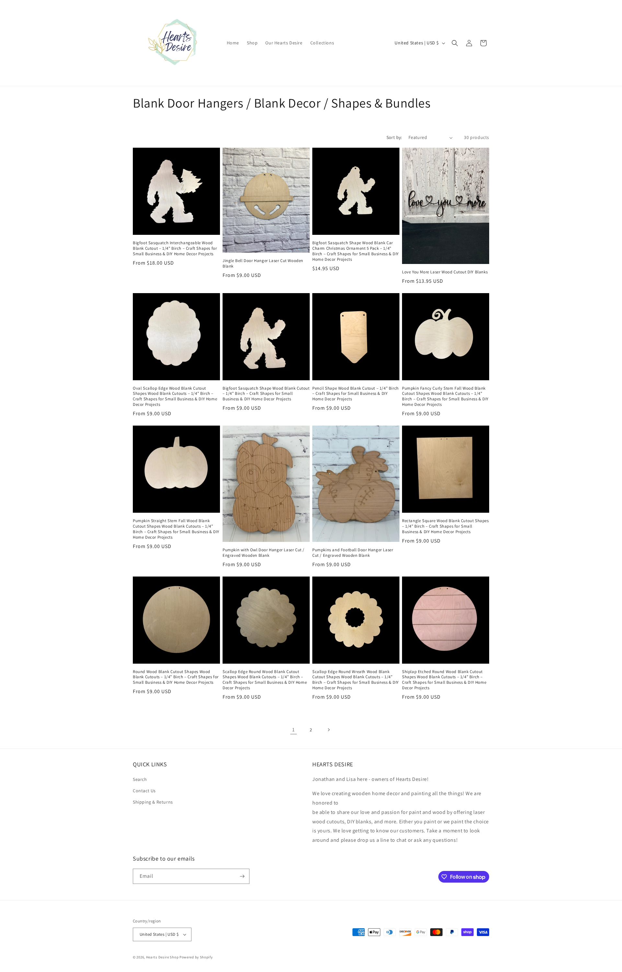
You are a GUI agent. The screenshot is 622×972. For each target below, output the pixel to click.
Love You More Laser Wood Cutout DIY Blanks (445, 272)
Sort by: (394, 137)
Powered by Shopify (196, 957)
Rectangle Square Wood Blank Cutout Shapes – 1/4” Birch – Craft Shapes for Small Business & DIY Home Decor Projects (445, 526)
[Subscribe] (242, 876)
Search (140, 779)
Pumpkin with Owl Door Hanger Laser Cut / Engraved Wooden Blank (264, 552)
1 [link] (293, 729)
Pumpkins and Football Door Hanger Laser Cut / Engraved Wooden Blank (352, 552)
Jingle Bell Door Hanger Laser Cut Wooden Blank (263, 263)
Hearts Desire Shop (162, 957)
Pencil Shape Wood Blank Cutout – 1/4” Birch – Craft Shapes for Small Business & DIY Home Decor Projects (355, 394)
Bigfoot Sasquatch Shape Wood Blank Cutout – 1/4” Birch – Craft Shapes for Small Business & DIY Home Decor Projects (266, 394)
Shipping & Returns (153, 802)
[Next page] (328, 730)
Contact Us (144, 791)
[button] (455, 43)
